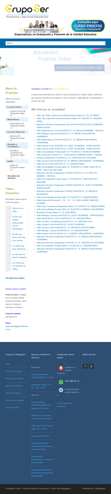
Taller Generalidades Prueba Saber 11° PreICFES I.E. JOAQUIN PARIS (67, 197)
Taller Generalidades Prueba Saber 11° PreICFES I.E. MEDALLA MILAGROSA (70, 209)
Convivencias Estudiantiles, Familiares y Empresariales (42, 459)
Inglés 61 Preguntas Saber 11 (17, 167)
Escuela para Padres (40, 436)
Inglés (10, 161)
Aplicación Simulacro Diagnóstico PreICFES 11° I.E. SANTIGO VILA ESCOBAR (70, 243)
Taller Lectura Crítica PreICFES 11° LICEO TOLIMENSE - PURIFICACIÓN (68, 146)
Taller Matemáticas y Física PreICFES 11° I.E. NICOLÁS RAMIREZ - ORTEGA (70, 130)
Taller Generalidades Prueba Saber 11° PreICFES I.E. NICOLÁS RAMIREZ (69, 152)
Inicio (8, 364)
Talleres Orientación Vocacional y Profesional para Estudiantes (41, 446)
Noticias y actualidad (14, 378)
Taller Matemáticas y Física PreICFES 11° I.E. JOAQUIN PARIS (64, 218)
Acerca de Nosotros (14, 371)
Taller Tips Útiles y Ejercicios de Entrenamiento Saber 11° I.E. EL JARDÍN (68, 115)
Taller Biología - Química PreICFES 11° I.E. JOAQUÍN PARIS (62, 230)
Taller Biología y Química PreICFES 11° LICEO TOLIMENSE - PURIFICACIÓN (70, 215)
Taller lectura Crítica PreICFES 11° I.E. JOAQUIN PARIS (60, 164)
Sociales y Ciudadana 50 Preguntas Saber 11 (17, 153)
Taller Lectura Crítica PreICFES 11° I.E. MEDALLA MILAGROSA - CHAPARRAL (70, 161)
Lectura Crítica (14, 107)
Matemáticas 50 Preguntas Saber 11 (17, 125)
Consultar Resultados (15, 400)
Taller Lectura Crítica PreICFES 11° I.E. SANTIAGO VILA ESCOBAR (66, 227)
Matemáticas (13, 119)
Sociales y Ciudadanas (13, 145)
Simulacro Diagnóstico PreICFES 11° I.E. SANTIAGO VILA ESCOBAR (66, 158)
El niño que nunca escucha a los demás (18, 237)
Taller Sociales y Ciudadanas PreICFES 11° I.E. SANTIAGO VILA (64, 221)
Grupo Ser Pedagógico (61, 488)
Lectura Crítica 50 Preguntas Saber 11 (18, 113)
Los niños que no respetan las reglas (19, 266)
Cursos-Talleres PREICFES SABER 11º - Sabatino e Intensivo (41, 405)
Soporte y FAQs (12, 407)
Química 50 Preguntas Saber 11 (17, 138)
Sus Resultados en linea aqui (79, 67)
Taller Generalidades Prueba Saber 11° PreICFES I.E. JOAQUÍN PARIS (67, 246)
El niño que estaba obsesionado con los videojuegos (17, 223)
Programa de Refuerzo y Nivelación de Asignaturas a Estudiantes (42, 473)
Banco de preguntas (14, 386)
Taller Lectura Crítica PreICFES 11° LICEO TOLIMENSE (61, 224)
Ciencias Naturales (16, 132)
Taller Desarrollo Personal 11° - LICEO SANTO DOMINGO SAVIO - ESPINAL (69, 155)
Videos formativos (13, 393)
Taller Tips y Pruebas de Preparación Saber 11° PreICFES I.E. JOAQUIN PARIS (71, 206)
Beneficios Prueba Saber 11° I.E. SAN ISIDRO (56, 212)
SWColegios (100, 488)
